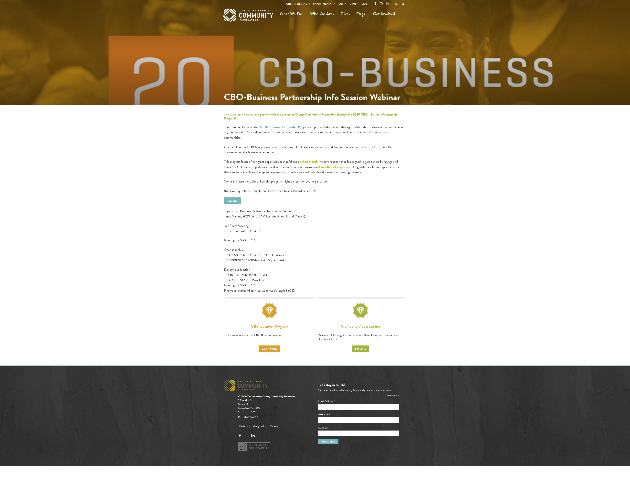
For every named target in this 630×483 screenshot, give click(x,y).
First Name (324, 415)
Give (344, 14)
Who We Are (321, 14)
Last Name (323, 428)
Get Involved (384, 14)
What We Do (291, 14)
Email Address (326, 401)
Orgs (360, 14)
